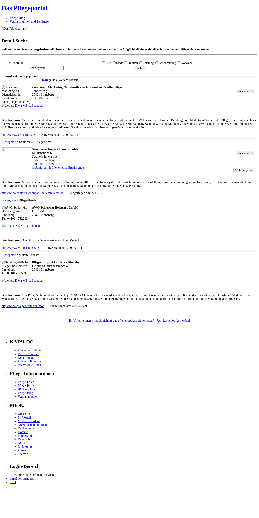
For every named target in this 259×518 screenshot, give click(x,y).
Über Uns (24, 413)
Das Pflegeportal (25, 8)
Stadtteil (132, 63)
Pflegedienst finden (30, 350)
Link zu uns (25, 446)
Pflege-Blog (17, 18)
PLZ (108, 63)
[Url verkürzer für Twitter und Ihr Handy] (2, 328)
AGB (21, 443)
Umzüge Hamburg (22, 478)
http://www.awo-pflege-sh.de (20, 247)
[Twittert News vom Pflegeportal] (2, 324)
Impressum (25, 435)
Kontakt (23, 432)
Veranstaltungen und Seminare (29, 21)
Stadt (119, 63)
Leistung (148, 63)
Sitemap (23, 454)
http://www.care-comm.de (18, 134)
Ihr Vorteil (24, 417)
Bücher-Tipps (26, 389)
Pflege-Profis (26, 385)
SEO (13, 482)
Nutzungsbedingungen (32, 424)
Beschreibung (167, 63)
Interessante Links (29, 365)
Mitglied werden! (29, 421)
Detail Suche (26, 357)
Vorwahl (186, 63)
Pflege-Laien (26, 382)
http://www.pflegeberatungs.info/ (23, 306)
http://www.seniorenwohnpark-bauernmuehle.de (32, 193)
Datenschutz (26, 439)
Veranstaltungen (28, 396)
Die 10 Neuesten (28, 354)
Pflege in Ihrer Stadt (30, 361)
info (7, 333)
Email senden (34, 105)
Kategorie (48, 80)
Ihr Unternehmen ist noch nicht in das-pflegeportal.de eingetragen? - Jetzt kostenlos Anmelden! (129, 320)
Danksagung (26, 428)
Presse (22, 450)
